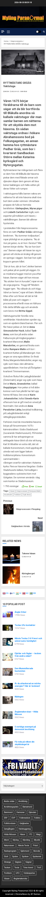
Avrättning (22, 801)
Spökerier (37, 856)
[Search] (44, 31)
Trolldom (17, 495)
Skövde (36, 851)
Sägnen (18, 862)
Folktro (37, 818)
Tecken (7, 867)
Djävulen (32, 812)
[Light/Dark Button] (38, 31)
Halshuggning (25, 829)
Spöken (25, 856)
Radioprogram (10, 851)
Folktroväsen (10, 823)
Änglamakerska (20, 878)
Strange (7, 862)
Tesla (16, 867)
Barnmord (8, 812)
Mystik (37, 840)
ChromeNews (21, 894)
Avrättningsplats (11, 807)
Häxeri (12, 491)
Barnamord (27, 807)
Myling (16, 840)
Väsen (7, 878)
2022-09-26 (27, 576)
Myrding (26, 840)
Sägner (28, 862)
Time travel (28, 867)
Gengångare (9, 829)
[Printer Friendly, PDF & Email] (32, 486)
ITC (30, 834)
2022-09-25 (15, 91)
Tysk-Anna (27, 495)
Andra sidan (9, 801)
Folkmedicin (24, 818)
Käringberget (28, 573)
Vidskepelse (29, 873)
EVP (13, 818)
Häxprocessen (22, 491)
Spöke (15, 856)
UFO (18, 873)
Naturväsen (9, 845)
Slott (6, 856)
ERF (6, 818)
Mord (6, 840)
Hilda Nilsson (10, 834)
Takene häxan (28, 553)
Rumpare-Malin (35, 491)
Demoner (20, 812)
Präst (35, 845)
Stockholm (8, 495)
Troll (39, 867)
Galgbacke (24, 823)
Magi (38, 834)
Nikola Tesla (23, 845)
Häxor (22, 834)
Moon (7, 91)
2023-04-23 (27, 556)
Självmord (24, 851)
